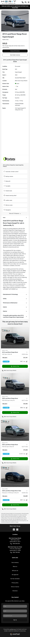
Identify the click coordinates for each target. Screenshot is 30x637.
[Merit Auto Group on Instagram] (16, 529)
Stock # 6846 (5, 488)
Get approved (15, 574)
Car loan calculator (15, 578)
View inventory (15, 562)
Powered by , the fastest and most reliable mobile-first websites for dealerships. (15, 630)
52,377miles (25, 446)
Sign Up (15, 619)
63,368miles (25, 492)
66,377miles (25, 400)
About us (15, 566)
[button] (22, 2)
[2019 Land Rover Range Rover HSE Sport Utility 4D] (15, 337)
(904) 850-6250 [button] (16, 543)
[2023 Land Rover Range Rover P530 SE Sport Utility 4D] (15, 430)
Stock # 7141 (5, 442)
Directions (15, 590)
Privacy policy (15, 582)
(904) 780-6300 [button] (16, 552)
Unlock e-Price (16, 366)
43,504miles (25, 354)
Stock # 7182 (5, 350)
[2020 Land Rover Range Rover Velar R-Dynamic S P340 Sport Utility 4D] (15, 476)
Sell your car (15, 570)
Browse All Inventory (15, 51)
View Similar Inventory (15, 55)
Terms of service (15, 586)
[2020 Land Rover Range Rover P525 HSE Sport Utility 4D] (15, 384)
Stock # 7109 (5, 396)
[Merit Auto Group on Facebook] (13, 529)
